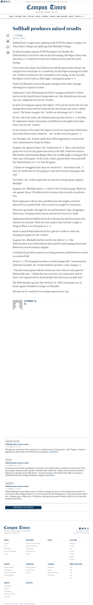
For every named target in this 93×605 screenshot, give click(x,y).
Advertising (7, 591)
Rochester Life (30, 551)
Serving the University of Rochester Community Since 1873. (46, 2)
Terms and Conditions (27, 604)
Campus (6, 543)
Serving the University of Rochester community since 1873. (17, 532)
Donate (78, 16)
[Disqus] (46, 343)
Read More (53, 452)
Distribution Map (9, 594)
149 (71, 567)
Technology (29, 548)
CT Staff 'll (30, 301)
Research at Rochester (33, 543)
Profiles (28, 554)
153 (71, 578)
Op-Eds (28, 572)
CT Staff (18, 36)
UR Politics (7, 548)
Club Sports (8, 570)
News (11, 16)
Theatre (72, 559)
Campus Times (46, 7)
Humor (52, 16)
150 (71, 570)
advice (8, 460)
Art (71, 548)
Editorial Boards (31, 567)
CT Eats (72, 546)
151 (71, 572)
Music (72, 556)
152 (71, 575)
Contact (6, 588)
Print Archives (62, 16)
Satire (49, 570)
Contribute (7, 586)
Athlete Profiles (9, 567)
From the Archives (31, 546)
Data (25, 16)
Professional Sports (10, 572)
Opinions (45, 16)
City (5, 546)
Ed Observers (30, 570)
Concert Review (12, 441)
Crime (6, 554)
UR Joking (51, 575)
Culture (31, 16)
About (71, 16)
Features (18, 16)
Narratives (51, 567)
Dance (72, 551)
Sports (37, 16)
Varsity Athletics (9, 575)
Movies (72, 554)
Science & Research (10, 551)
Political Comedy (53, 572)
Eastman (72, 543)
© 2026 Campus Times (11, 604)
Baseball (9, 483)
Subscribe (7, 596)
